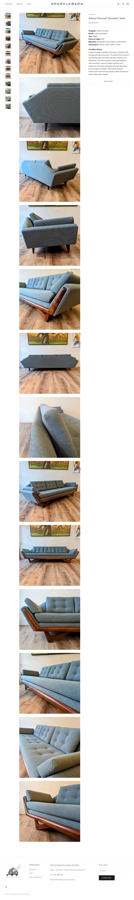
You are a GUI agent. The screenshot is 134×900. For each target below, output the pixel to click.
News (29, 4)
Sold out (108, 81)
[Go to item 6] (8, 53)
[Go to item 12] (8, 99)
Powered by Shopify (23, 894)
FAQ (31, 873)
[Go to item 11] (8, 91)
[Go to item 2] (8, 23)
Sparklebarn (93, 14)
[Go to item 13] (8, 106)
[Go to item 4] (8, 38)
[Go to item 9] (8, 76)
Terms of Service (35, 877)
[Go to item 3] (8, 31)
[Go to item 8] (8, 68)
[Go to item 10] (8, 84)
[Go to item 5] (8, 46)
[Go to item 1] (8, 16)
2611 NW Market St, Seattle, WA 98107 (64, 865)
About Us (20, 4)
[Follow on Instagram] (6, 887)
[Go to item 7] (8, 61)
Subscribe (107, 878)
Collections (8, 4)
